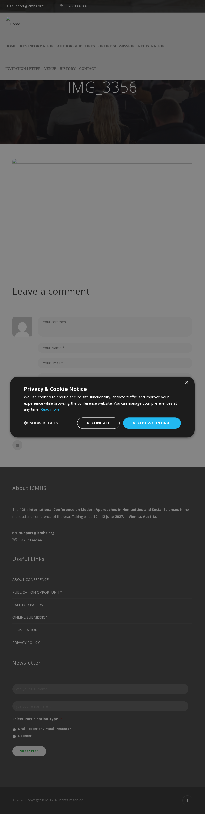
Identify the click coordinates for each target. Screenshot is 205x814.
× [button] (186, 382)
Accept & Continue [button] (152, 422)
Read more (50, 409)
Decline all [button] (98, 422)
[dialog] (102, 407)
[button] (41, 423)
